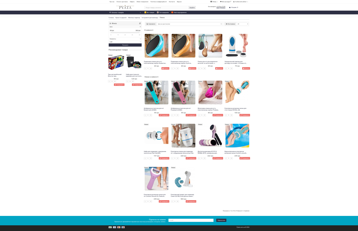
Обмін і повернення (142, 1)
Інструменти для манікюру (150, 17)
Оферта (132, 1)
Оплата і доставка (122, 1)
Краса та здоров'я (121, 17)
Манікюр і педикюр (134, 17)
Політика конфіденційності (158, 1)
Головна (111, 17)
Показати (125, 45)
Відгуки (179, 1)
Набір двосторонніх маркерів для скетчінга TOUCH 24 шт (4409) (133, 76)
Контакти (172, 1)
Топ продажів (164, 12)
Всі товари (150, 12)
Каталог (118, 12)
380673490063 (220, 8)
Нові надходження (180, 12)
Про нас (112, 1)
